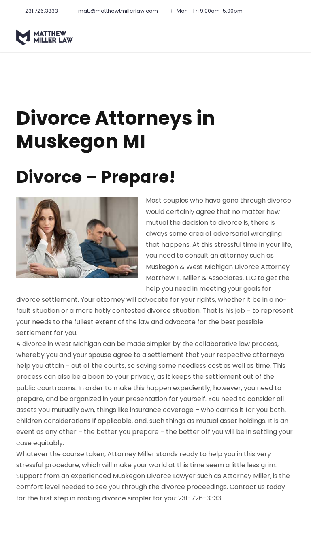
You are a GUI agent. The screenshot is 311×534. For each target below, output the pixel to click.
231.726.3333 (41, 11)
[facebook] (293, 11)
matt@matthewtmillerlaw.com (118, 11)
